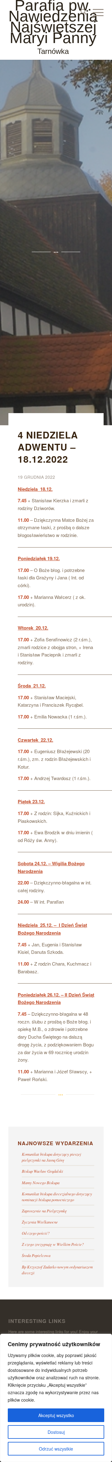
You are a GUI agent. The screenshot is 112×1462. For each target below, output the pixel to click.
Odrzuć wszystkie (56, 1449)
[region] (56, 1398)
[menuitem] (80, 12)
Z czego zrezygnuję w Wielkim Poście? (53, 1244)
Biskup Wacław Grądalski (42, 1171)
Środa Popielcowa (36, 1255)
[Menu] (95, 12)
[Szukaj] (80, 12)
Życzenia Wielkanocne (40, 1221)
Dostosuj (56, 1432)
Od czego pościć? (35, 1233)
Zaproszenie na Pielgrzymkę (44, 1210)
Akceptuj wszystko (56, 1415)
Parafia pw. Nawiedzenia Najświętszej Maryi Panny (53, 27)
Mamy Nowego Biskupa (40, 1182)
